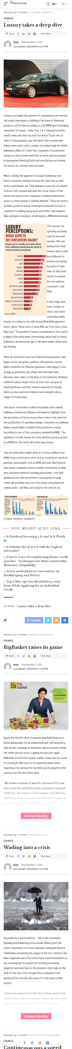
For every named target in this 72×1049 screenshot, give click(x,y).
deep (15, 42)
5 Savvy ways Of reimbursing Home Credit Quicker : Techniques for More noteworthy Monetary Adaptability (36, 561)
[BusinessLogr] (18, 4)
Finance (8, 18)
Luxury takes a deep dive (34, 606)
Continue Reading (36, 816)
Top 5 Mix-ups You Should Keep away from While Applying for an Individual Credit (32, 585)
